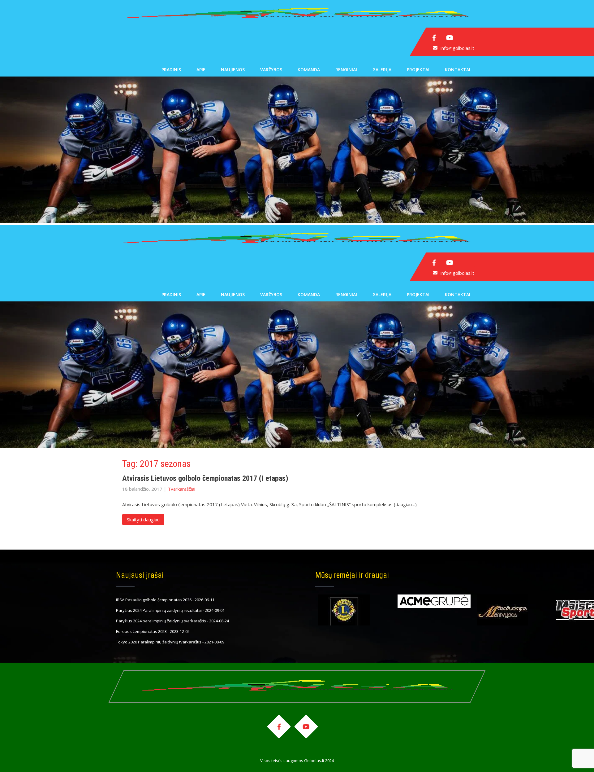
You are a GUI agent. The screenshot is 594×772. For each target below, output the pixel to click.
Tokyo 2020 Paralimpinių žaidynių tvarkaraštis (158, 642)
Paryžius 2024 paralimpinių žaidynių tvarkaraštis (161, 621)
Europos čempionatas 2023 (141, 631)
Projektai (418, 69)
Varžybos (271, 69)
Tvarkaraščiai (181, 489)
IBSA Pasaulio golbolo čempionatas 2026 (154, 600)
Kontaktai (457, 69)
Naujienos (233, 69)
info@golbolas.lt (457, 48)
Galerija (381, 69)
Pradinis (171, 69)
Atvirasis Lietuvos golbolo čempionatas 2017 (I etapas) (205, 478)
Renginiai (346, 69)
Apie (200, 69)
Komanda (309, 69)
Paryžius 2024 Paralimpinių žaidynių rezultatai (159, 610)
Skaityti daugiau (143, 519)
